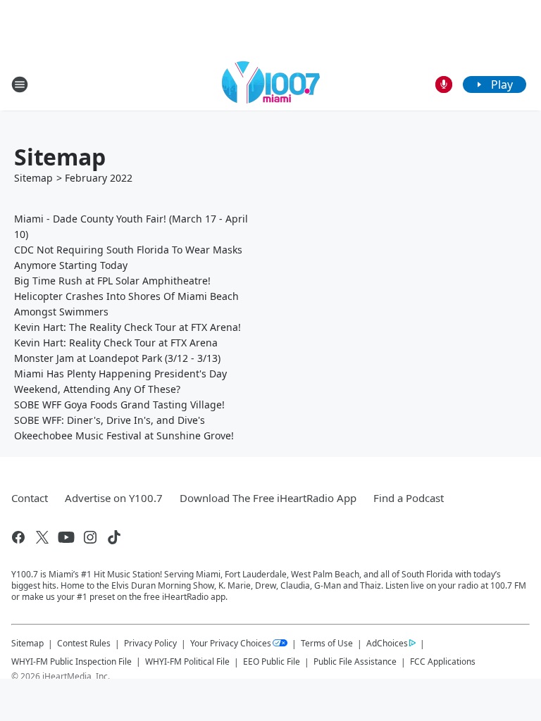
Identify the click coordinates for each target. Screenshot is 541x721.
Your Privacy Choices (230, 643)
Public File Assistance (355, 661)
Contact (29, 498)
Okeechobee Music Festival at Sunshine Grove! (124, 435)
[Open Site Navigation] (19, 84)
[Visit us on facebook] (18, 537)
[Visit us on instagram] (90, 537)
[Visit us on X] (42, 537)
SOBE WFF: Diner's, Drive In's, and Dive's (109, 420)
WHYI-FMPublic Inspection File (71, 661)
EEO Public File (271, 661)
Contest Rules (84, 643)
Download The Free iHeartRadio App (268, 498)
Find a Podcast (408, 498)
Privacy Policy (150, 643)
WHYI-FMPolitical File (187, 661)
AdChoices (387, 643)
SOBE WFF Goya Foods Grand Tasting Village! (119, 404)
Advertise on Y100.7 (114, 498)
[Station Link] (271, 84)
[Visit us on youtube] (66, 537)
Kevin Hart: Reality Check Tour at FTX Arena (116, 342)
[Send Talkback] (443, 84)
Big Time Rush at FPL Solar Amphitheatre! (112, 280)
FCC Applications (442, 661)
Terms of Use (327, 643)
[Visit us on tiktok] (114, 537)
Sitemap (33, 177)
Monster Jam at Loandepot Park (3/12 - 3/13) (117, 358)
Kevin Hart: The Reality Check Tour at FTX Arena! (127, 327)
